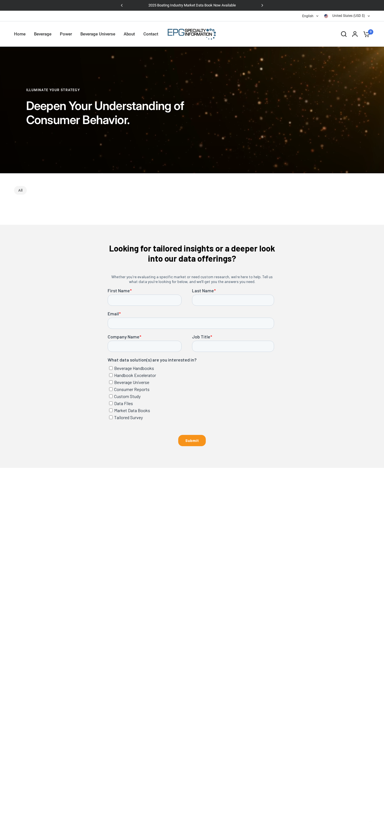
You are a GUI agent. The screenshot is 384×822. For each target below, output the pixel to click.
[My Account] (354, 34)
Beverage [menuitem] (42, 34)
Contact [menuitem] (150, 34)
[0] (365, 34)
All (20, 190)
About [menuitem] (129, 34)
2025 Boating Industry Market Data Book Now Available (188, 5)
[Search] (343, 34)
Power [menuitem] (66, 34)
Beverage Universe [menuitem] (97, 34)
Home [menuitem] (20, 34)
